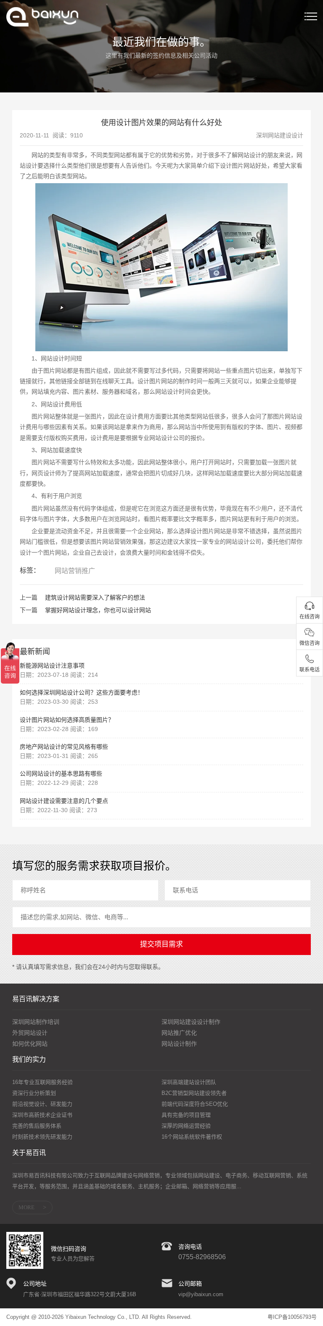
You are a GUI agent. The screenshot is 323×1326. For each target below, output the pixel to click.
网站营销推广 (75, 570)
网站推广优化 (179, 1032)
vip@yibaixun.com (200, 1294)
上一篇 (28, 597)
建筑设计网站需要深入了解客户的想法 (95, 597)
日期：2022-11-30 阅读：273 (58, 810)
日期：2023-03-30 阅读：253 (59, 701)
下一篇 (28, 610)
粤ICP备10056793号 (292, 1317)
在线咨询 (309, 617)
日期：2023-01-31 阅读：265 (59, 755)
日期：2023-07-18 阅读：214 (59, 674)
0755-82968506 (202, 1256)
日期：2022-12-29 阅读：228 (59, 782)
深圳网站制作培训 (35, 1021)
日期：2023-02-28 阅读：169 (59, 729)
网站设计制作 (179, 1043)
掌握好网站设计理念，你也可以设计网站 (98, 610)
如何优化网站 (30, 1043)
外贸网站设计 (30, 1032)
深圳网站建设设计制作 (191, 1021)
